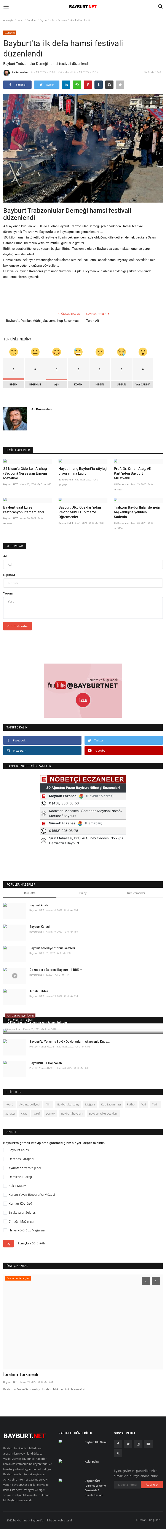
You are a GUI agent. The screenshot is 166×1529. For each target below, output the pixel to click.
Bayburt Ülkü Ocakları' (103, 1113)
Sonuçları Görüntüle (32, 1243)
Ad (5, 556)
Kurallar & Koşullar (148, 1520)
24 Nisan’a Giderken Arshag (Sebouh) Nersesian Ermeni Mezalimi (25, 473)
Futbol (131, 1104)
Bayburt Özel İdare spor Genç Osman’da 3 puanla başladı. (95, 1488)
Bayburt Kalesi (39, 926)
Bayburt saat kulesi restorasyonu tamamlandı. (24, 509)
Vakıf (37, 1113)
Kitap (24, 1113)
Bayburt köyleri (40, 905)
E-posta (9, 575)
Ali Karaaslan (20, 72)
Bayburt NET (10, 484)
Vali (143, 1104)
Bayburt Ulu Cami (95, 1442)
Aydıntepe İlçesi (29, 1104)
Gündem (31, 20)
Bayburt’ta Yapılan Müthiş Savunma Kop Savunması (43, 321)
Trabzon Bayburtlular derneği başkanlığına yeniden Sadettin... (137, 512)
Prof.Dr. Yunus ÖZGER (42, 1046)
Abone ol (152, 1484)
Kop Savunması (111, 1104)
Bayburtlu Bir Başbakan (45, 1063)
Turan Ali (92, 321)
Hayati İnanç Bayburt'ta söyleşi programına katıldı (83, 471)
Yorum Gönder (17, 626)
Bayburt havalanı (72, 1113)
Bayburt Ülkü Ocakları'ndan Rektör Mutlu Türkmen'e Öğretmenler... (80, 512)
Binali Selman (16, 1374)
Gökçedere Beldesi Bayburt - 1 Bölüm (55, 970)
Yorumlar (14, 546)
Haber (20, 20)
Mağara (90, 1104)
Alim (48, 1104)
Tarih (155, 1104)
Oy (8, 1244)
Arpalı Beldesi (39, 991)
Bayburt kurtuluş (68, 1104)
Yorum (8, 593)
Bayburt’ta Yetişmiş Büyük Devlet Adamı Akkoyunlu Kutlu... (69, 1041)
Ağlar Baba (92, 1461)
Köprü (9, 1104)
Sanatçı (10, 1113)
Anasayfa (8, 20)
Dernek (50, 1113)
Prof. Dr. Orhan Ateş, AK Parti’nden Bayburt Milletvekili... (132, 473)
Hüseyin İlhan (13, 1029)
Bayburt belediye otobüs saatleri (52, 948)
